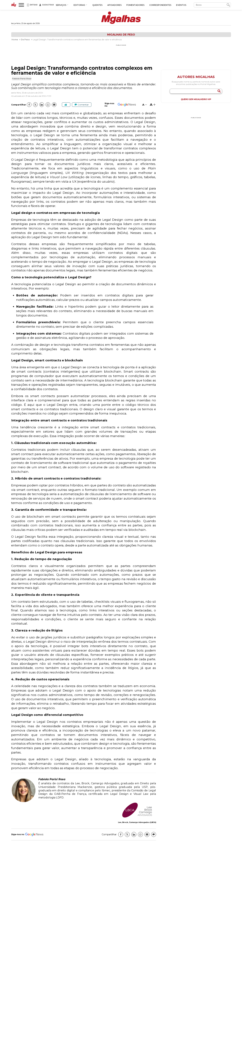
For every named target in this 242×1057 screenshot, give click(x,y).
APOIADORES (114, 5)
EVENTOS (181, 5)
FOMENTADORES (135, 5)
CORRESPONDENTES (160, 5)
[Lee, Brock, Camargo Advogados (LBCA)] (137, 810)
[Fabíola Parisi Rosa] (23, 801)
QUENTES (97, 5)
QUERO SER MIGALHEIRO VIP (196, 99)
